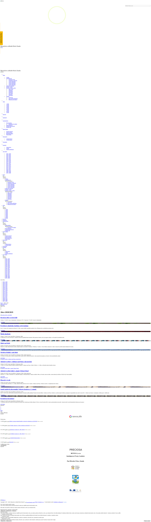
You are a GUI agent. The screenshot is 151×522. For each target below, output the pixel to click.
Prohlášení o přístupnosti (58, 502)
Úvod (1, 302)
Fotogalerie (5, 246)
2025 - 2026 (8, 153)
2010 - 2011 (8, 169)
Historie (7, 96)
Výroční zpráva (9, 139)
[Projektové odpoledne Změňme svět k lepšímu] (75, 323)
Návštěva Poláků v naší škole (9, 352)
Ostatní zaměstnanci (10, 149)
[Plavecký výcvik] (75, 377)
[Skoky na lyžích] (75, 340)
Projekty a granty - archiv (11, 88)
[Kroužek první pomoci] (75, 396)
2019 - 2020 (8, 160)
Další (1, 410)
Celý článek (2, 322)
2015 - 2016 (8, 164)
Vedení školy (8, 147)
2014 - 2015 (8, 165)
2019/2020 (11, 91)
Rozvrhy (4, 219)
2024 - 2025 (8, 154)
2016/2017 (11, 94)
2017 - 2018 (8, 162)
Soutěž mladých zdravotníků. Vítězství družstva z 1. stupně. (18, 389)
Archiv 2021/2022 (12, 84)
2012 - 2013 (8, 167)
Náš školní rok (9, 78)
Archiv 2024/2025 (12, 81)
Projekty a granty (9, 86)
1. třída (7, 103)
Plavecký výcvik (5, 380)
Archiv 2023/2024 (12, 82)
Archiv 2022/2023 (12, 83)
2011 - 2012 (8, 168)
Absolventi (11, 97)
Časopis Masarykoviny (10, 126)
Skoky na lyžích (5, 343)
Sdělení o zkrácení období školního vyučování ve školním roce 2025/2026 (23, 421)
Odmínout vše (8, 510)
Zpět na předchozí (3, 304)
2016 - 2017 (8, 163)
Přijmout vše (3, 510)
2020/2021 (11, 90)
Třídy (4, 205)
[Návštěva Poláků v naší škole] (75, 349)
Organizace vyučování (13, 80)
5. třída (7, 108)
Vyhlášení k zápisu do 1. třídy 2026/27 (17, 433)
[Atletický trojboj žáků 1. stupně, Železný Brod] (75, 368)
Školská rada (8, 127)
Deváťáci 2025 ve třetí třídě (8, 317)
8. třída (7, 111)
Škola (4, 174)
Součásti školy (5, 221)
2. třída (7, 104)
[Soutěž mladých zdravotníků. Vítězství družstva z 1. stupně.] (75, 386)
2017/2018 (11, 93)
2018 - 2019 (8, 161)
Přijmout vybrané (147, 520)
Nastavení (14, 510)
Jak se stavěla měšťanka (13, 98)
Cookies (64, 502)
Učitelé (7, 148)
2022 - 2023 (11, 89)
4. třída (7, 107)
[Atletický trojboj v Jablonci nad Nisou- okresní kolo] (75, 359)
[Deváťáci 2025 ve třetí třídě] (75, 315)
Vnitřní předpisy (9, 138)
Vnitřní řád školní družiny (15, 437)
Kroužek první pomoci (7, 398)
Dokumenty (5, 240)
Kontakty (4, 247)
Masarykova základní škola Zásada (10, 46)
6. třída (7, 109)
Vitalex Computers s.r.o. (39, 502)
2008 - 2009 (8, 171)
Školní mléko (8, 134)
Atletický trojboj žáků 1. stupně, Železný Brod (14, 371)
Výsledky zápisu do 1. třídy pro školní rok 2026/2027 (20, 425)
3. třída (7, 106)
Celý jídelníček (3, 445)
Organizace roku (12, 79)
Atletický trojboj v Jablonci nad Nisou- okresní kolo (16, 361)
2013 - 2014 (8, 166)
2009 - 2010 (8, 170)
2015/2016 (11, 95)
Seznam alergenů (9, 131)
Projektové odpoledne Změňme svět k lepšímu (14, 326)
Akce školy (5, 254)
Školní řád (11, 442)
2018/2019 (11, 92)
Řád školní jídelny (9, 133)
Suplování (5, 220)
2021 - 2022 (8, 157)
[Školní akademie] (75, 331)
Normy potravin (9, 132)
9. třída (7, 112)
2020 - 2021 (8, 159)
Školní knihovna (9, 125)
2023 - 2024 (8, 155)
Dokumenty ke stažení (13, 124)
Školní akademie (5, 334)
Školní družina (9, 122)
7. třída (7, 110)
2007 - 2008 (8, 172)
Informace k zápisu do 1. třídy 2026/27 (17, 429)
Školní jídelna (5, 231)
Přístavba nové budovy (13, 99)
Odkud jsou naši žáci (10, 85)
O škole (7, 77)
